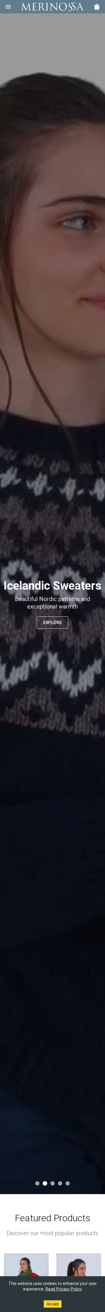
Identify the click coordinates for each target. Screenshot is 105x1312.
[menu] (8, 7)
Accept (53, 1304)
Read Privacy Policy (63, 1289)
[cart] (97, 7)
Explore (52, 622)
